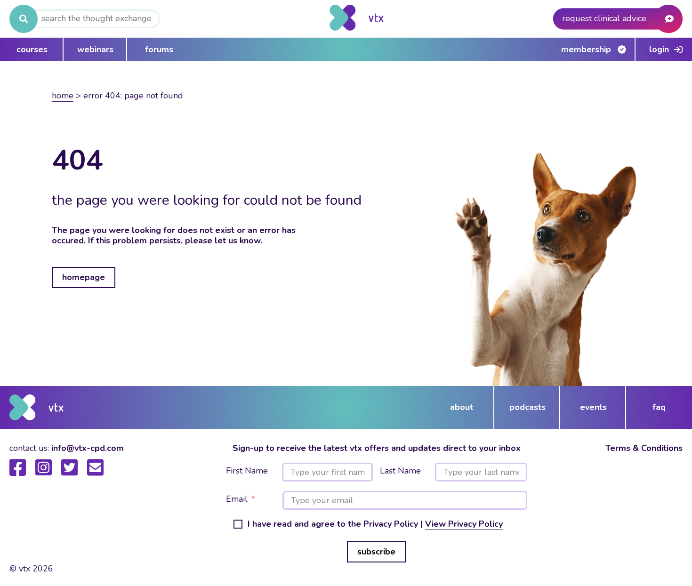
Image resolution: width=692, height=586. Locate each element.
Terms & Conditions (644, 448)
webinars (95, 49)
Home (62, 95)
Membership (586, 49)
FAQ (659, 407)
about (461, 407)
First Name (247, 471)
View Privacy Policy (464, 524)
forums (159, 49)
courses (32, 49)
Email (237, 499)
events (593, 407)
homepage (83, 277)
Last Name (400, 471)
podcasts (527, 407)
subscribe (376, 551)
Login (659, 49)
